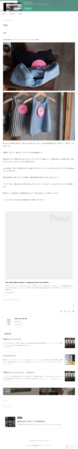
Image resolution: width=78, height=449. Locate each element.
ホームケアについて (9, 356)
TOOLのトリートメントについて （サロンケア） (19, 372)
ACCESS (12, 14)
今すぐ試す (27, 8)
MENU (21, 14)
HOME (4, 14)
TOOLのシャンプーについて (12, 339)
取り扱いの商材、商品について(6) (10, 299)
